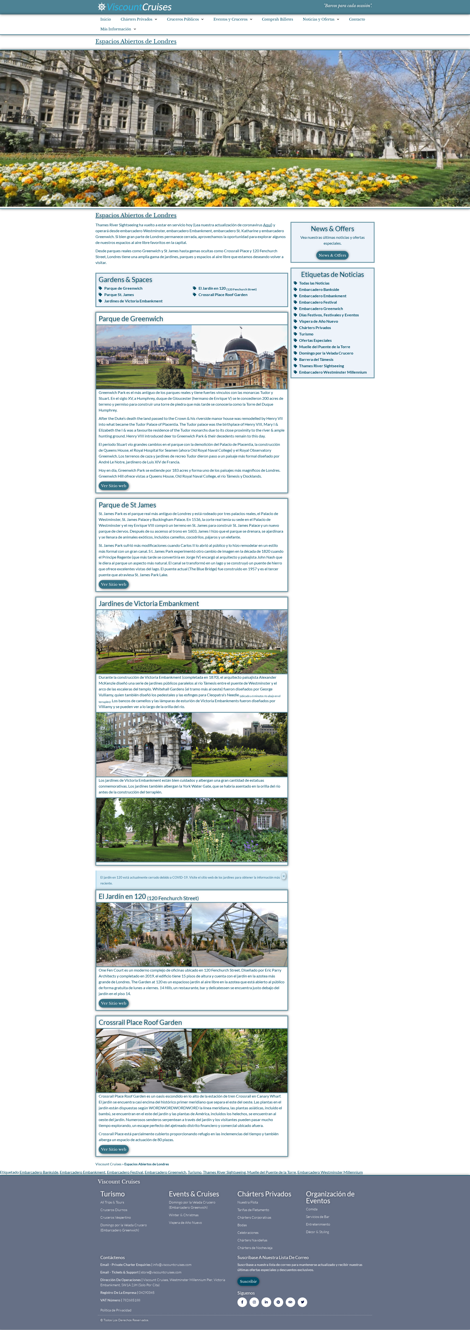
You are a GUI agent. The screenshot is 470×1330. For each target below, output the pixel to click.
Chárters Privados (264, 1194)
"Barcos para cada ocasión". (348, 5)
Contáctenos (112, 1257)
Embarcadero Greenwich (165, 1172)
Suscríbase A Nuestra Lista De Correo (273, 1257)
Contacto (357, 19)
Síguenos (246, 1293)
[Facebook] (242, 1302)
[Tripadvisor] (290, 1302)
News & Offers (332, 228)
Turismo (194, 1172)
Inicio (105, 19)
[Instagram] (254, 1302)
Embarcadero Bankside (39, 1172)
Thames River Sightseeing (224, 1172)
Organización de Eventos (330, 1197)
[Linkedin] (266, 1302)
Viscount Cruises (108, 1164)
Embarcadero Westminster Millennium (330, 1172)
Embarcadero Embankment (83, 1172)
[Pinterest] (278, 1302)
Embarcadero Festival (125, 1172)
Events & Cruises (194, 1194)
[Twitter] (302, 1302)
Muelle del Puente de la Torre (271, 1172)
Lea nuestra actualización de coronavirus (232, 224)
